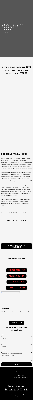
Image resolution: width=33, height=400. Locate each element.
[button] (16, 270)
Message (3, 350)
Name (2, 334)
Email (2, 342)
